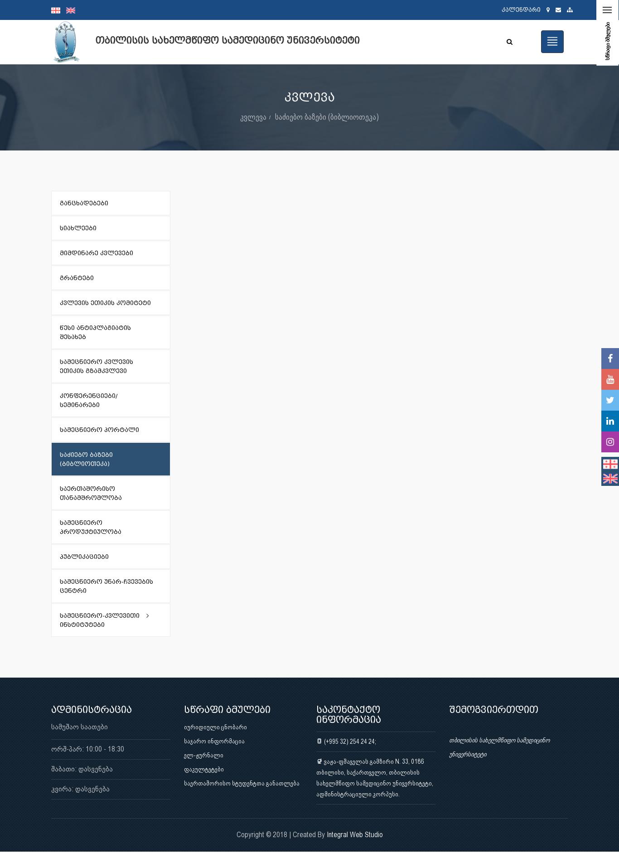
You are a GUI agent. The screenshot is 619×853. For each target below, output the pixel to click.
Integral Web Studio (355, 834)
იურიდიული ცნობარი (215, 727)
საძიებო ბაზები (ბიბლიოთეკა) (327, 116)
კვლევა (253, 116)
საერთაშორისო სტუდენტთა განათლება (242, 783)
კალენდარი (521, 9)
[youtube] (610, 379)
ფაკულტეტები (204, 769)
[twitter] (610, 400)
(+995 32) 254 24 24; (349, 741)
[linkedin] (610, 421)
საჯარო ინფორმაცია (214, 741)
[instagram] (610, 441)
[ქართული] (58, 10)
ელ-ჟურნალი (203, 755)
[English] (73, 10)
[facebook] (610, 358)
